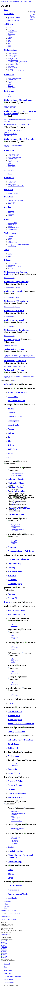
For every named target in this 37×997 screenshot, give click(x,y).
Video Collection (12, 263)
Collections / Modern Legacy (17, 330)
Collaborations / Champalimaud (18, 100)
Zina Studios (7, 377)
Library (7, 260)
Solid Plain (11, 43)
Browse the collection (6, 939)
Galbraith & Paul (12, 229)
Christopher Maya (12, 56)
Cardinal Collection (22, 119)
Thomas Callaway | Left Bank (16, 70)
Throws (10, 174)
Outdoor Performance (10, 106)
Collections (9, 74)
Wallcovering (10, 233)
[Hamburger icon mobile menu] (6, 1)
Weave (9, 46)
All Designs (9, 24)
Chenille (10, 29)
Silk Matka (14, 145)
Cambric (19, 145)
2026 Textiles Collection (10, 366)
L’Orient (6, 132)
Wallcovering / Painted (14, 349)
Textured (11, 238)
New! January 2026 (13, 155)
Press (31, 19)
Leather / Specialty (12, 339)
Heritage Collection (13, 193)
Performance (10, 91)
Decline (17, 511)
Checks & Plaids (12, 31)
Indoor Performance (9, 107)
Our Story (33, 14)
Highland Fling (12, 79)
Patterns (10, 226)
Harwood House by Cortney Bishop (18, 61)
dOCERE (10, 84)
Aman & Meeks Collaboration (16, 186)
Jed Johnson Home (13, 64)
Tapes (9, 256)
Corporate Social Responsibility (12, 976)
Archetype (31, 355)
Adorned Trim (11, 182)
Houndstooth (11, 34)
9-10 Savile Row (12, 83)
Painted (10, 236)
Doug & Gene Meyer (13, 227)
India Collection (18, 130)
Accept (12, 511)
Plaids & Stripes (12, 224)
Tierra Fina (11, 19)
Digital (9, 241)
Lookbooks (11, 268)
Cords (9, 253)
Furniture (8, 197)
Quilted (10, 37)
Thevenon (10, 69)
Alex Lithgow (11, 202)
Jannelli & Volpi (12, 246)
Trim (6, 249)
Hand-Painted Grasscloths (21, 355)
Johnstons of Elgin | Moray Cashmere (18, 63)
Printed (10, 239)
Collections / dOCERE (14, 310)
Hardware (8, 189)
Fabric (6, 278)
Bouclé (9, 27)
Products (6, 146)
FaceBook (3, 937)
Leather (7, 207)
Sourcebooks (11, 265)
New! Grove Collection (10, 119)
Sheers (9, 38)
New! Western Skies (13, 154)
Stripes (9, 41)
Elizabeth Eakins (12, 58)
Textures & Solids (12, 223)
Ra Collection (8, 135)
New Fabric (9, 13)
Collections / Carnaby (13, 291)
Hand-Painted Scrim (29, 357)
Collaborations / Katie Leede (17, 125)
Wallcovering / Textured (15, 360)
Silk (9, 40)
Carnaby (10, 81)
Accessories (9, 170)
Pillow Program (12, 184)
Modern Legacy (12, 87)
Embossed (7, 345)
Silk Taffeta (7, 145)
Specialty (11, 212)
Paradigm (21, 357)
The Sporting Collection (14, 78)
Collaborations (10, 50)
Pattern (9, 35)
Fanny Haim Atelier (13, 60)
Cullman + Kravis (12, 55)
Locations (32, 17)
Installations (33, 11)
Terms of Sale (8, 970)
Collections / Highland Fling (16, 281)
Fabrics (6, 10)
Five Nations (23, 376)
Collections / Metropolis (14, 320)
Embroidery (9, 177)
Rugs (6, 219)
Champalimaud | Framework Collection (18, 244)
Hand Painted (13, 345)
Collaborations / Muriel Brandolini (19, 139)
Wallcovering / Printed (14, 370)
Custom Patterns (12, 181)
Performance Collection (10, 134)
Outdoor (10, 95)
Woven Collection (9, 130)
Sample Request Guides (14, 266)
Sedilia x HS (11, 203)
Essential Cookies (14, 507)
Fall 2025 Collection (13, 20)
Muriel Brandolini (13, 67)
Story (5, 903)
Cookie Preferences (9, 982)
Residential (11, 214)
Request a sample (5, 916)
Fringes (10, 254)
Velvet (9, 45)
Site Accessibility (8, 979)
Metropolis (10, 86)
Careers (32, 16)
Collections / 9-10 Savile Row (17, 301)
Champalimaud (12, 53)
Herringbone (11, 32)
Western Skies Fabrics (14, 17)
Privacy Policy (8, 973)
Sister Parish (30, 376)
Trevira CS (11, 96)
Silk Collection (22, 366)
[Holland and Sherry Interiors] (21, 1)
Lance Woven (11, 215)
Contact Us (7, 964)
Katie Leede (11, 66)
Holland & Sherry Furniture (15, 200)
